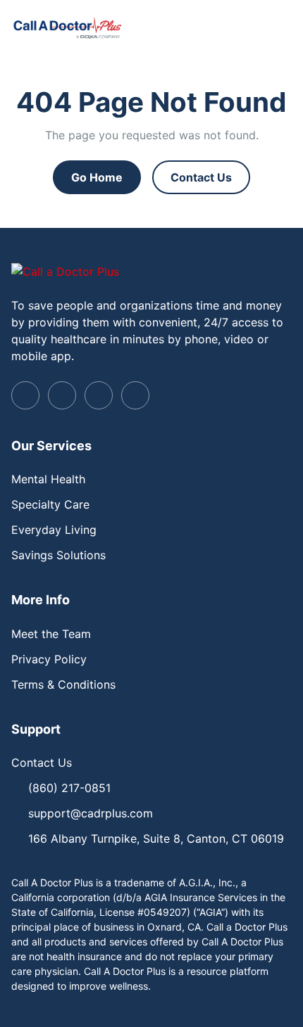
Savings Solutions (58, 555)
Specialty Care (50, 504)
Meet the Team (51, 634)
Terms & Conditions (63, 684)
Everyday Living (54, 530)
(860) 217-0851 (69, 788)
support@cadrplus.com (90, 813)
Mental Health (48, 479)
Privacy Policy (49, 659)
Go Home (97, 177)
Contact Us (201, 177)
